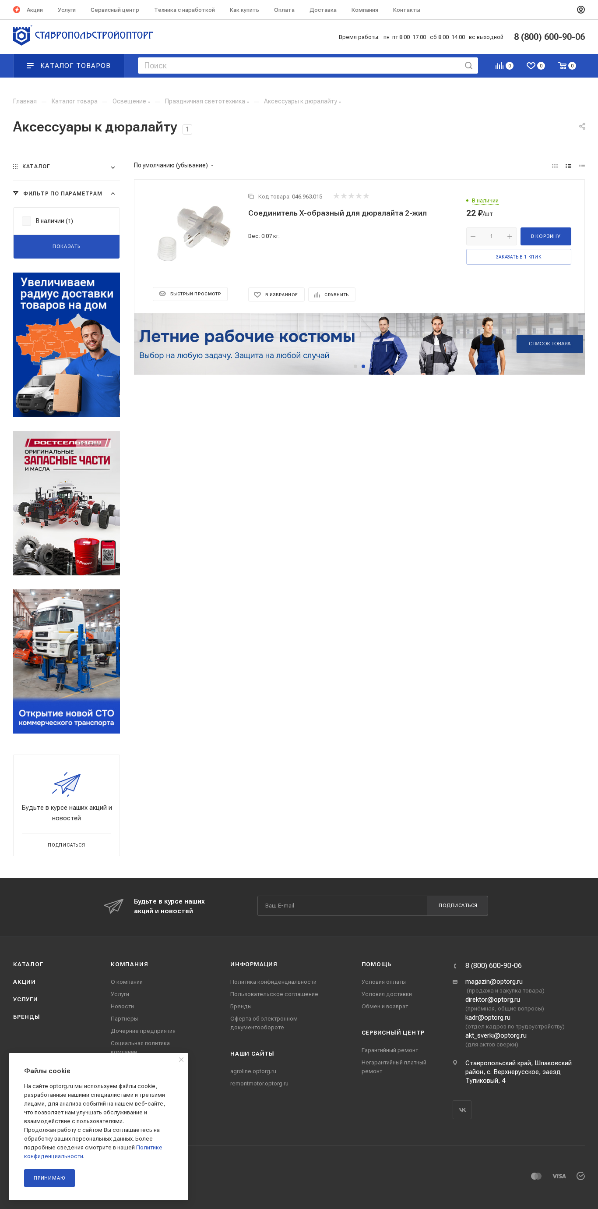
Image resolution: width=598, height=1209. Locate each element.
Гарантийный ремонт (390, 1050)
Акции (24, 982)
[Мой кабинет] (581, 10)
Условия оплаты (384, 982)
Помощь (377, 964)
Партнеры (124, 1018)
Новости (122, 1006)
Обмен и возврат (385, 1006)
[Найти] (468, 65)
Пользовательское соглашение (274, 994)
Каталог (28, 964)
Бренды (26, 1017)
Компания (129, 964)
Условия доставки (387, 994)
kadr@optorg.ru (487, 1017)
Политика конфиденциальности (273, 982)
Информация (254, 964)
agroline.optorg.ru (253, 1071)
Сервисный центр (393, 1032)
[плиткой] (555, 166)
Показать (67, 246)
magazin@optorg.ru (494, 982)
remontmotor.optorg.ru (259, 1083)
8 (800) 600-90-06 (493, 965)
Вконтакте (462, 1109)
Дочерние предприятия (143, 1031)
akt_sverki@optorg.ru (496, 1035)
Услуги (25, 999)
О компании (127, 982)
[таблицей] (582, 166)
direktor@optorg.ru (492, 999)
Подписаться (458, 905)
